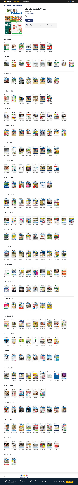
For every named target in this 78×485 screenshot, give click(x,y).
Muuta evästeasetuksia (49, 481)
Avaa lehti (29, 20)
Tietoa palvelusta (24, 477)
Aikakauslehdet (26, 1)
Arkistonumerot (29, 13)
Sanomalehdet (16, 1)
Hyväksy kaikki (70, 481)
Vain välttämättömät (59, 481)
